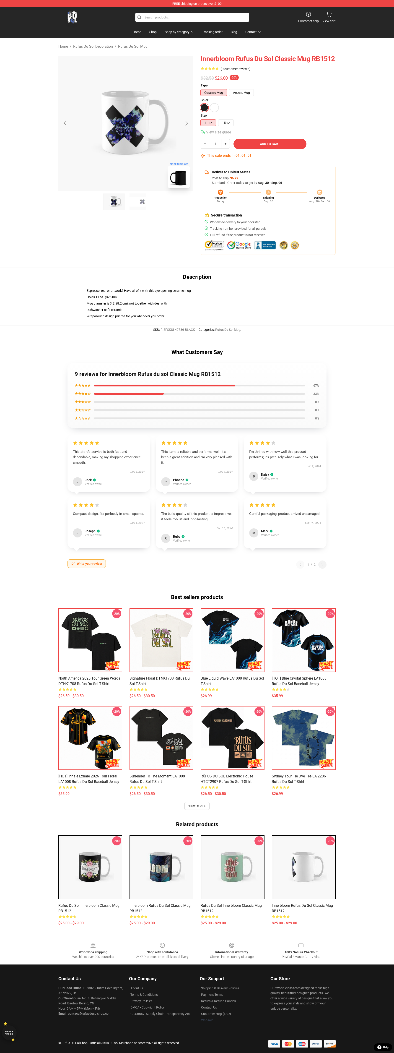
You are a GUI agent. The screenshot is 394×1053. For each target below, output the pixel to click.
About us (136, 988)
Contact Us (209, 1007)
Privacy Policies (141, 1001)
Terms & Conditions (144, 994)
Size (204, 115)
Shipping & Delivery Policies (220, 988)
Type (204, 85)
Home (63, 46)
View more (197, 806)
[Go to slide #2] (138, 201)
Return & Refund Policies (218, 1001)
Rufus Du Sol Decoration (93, 46)
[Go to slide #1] (114, 201)
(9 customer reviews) (235, 69)
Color (204, 100)
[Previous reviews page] (300, 564)
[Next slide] (186, 123)
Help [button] (386, 1047)
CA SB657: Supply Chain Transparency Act (160, 1014)
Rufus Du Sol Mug (133, 46)
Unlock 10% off (9, 1032)
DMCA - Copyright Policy (147, 1007)
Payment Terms (212, 994)
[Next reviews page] (322, 564)
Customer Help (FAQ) (216, 1014)
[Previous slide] (65, 123)
